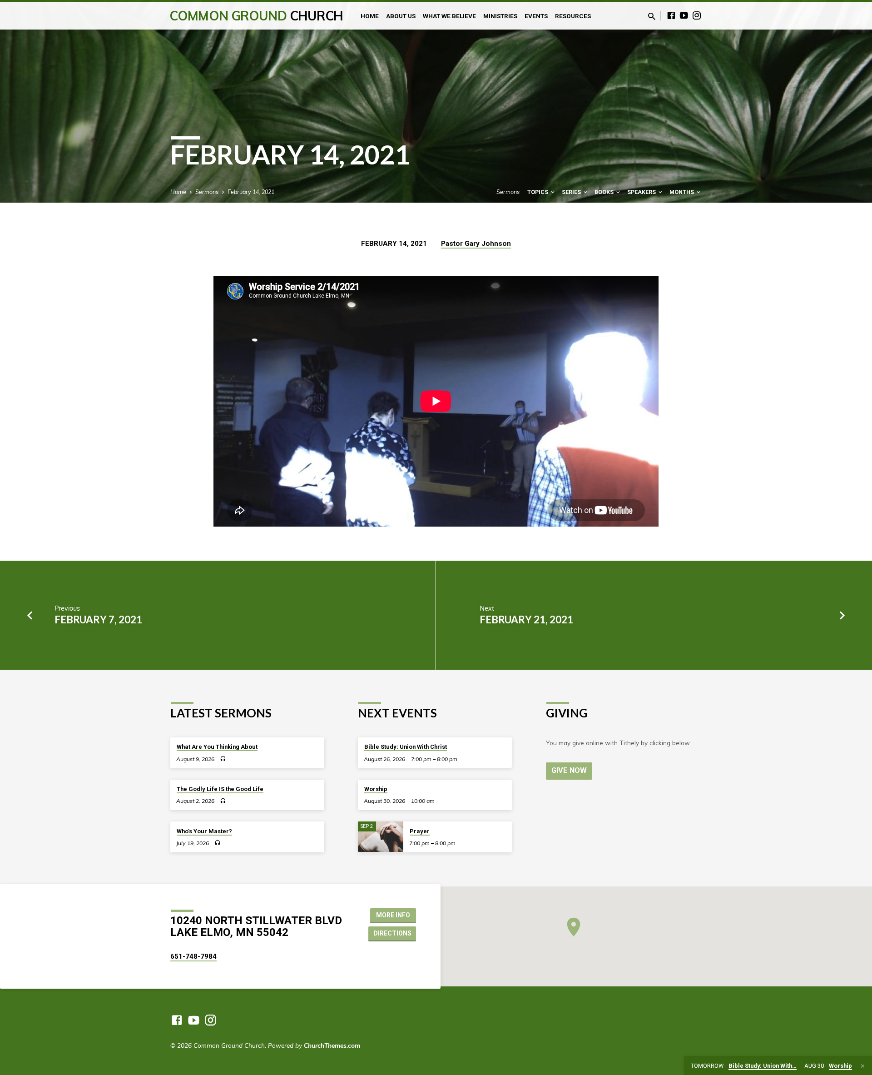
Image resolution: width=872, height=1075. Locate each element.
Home (370, 16)
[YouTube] (684, 15)
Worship (375, 789)
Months (682, 192)
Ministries (500, 16)
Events (536, 16)
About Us (401, 16)
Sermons (206, 191)
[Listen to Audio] (223, 758)
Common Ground (256, 16)
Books (605, 192)
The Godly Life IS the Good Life (220, 789)
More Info (393, 915)
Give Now (569, 770)
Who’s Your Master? (204, 831)
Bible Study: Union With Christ (405, 746)
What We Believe (449, 16)
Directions (392, 933)
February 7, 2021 (98, 619)
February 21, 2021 (526, 619)
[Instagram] (697, 15)
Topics (538, 192)
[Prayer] (380, 836)
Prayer (420, 831)
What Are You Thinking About (217, 746)
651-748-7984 (193, 956)
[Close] (863, 1066)
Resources (573, 16)
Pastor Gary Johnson (476, 243)
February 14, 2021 (251, 191)
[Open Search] (652, 16)
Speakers (642, 192)
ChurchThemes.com (332, 1045)
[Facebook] (671, 15)
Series (572, 192)
